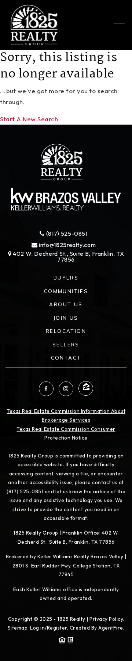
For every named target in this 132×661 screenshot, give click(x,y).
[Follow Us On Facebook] (46, 388)
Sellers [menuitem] (66, 344)
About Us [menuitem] (65, 304)
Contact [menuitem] (66, 357)
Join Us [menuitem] (66, 318)
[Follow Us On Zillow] (85, 388)
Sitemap (18, 627)
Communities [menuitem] (66, 291)
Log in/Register (48, 627)
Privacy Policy (106, 619)
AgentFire (110, 627)
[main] (66, 62)
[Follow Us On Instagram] (66, 388)
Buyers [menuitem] (66, 277)
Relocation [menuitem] (66, 331)
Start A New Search (29, 119)
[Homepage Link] (34, 24)
